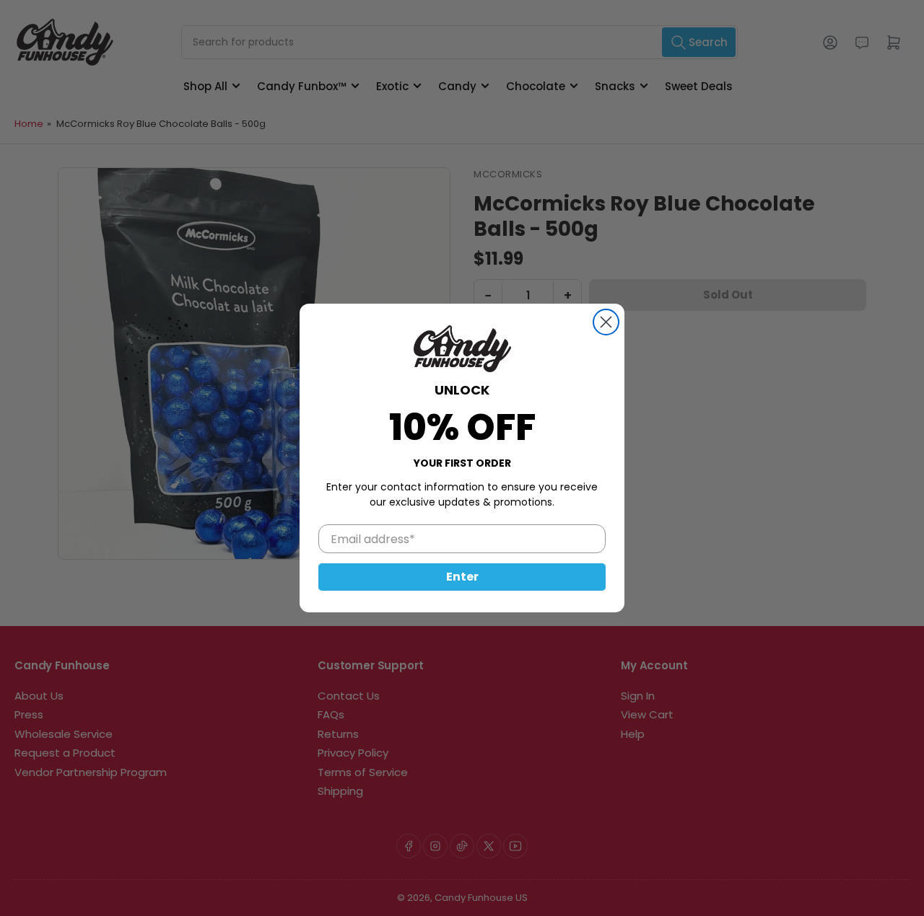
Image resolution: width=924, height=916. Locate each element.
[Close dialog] (606, 322)
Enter (462, 576)
